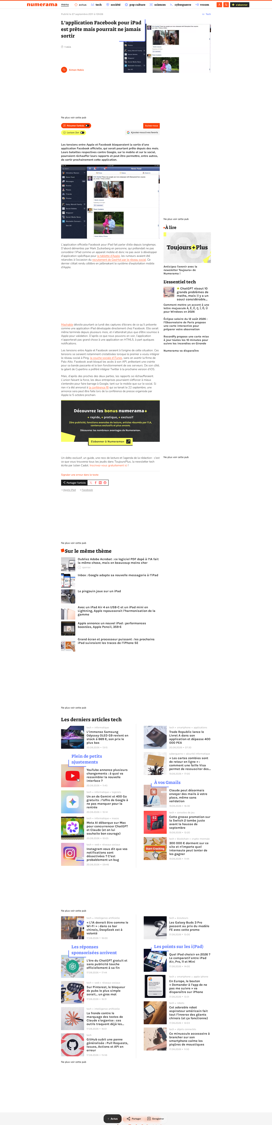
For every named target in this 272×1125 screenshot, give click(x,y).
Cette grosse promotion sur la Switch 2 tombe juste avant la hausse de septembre (189, 822)
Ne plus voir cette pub (73, 117)
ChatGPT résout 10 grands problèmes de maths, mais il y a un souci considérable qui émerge (192, 294)
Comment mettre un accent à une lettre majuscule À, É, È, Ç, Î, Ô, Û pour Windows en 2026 (186, 308)
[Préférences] (226, 4)
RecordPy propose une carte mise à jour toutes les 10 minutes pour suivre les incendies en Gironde (186, 340)
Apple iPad (69, 489)
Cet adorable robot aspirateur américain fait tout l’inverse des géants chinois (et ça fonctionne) (188, 1013)
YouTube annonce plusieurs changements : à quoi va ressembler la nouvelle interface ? (107, 775)
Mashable (67, 324)
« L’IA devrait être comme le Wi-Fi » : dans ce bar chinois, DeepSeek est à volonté (107, 928)
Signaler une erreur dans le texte (80, 475)
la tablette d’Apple (108, 256)
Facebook (87, 489)
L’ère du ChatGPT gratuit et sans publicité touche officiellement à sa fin (107, 964)
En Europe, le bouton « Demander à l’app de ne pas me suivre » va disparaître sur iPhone (188, 986)
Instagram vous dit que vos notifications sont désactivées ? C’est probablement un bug (107, 854)
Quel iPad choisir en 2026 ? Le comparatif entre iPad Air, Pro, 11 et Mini (189, 958)
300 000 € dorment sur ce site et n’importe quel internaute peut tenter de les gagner (189, 848)
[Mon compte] (219, 4)
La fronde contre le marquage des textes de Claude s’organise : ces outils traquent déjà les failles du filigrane (105, 1018)
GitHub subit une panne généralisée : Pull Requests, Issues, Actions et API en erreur (107, 1045)
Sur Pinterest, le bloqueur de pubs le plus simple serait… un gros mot (106, 990)
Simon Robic (76, 69)
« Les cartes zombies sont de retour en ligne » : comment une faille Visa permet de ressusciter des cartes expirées (189, 763)
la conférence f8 (99, 387)
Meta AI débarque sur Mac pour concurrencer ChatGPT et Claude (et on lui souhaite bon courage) (107, 828)
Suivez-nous (151, 125)
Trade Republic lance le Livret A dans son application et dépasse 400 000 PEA (189, 737)
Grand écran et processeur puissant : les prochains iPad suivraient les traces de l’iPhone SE (116, 641)
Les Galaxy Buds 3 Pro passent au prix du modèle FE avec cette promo (189, 926)
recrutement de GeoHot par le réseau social (119, 260)
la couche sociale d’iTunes (106, 358)
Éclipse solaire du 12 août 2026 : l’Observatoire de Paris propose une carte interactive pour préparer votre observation (185, 324)
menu (65, 4)
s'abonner (241, 4)
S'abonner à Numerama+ (107, 441)
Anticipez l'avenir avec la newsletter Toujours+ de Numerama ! (180, 270)
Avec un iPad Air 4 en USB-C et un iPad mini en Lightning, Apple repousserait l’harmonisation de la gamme (116, 610)
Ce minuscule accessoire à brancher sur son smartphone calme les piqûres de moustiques (189, 1039)
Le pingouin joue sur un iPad (99, 591)
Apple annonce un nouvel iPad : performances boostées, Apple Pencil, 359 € (112, 625)
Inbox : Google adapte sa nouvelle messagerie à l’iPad (118, 575)
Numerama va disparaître (181, 350)
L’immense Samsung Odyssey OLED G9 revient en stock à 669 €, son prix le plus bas (107, 737)
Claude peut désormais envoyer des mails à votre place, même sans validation (188, 796)
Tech (208, 14)
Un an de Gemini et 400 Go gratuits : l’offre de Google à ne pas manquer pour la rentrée (107, 802)
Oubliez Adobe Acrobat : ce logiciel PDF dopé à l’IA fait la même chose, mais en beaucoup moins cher (118, 561)
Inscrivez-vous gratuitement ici (108, 465)
